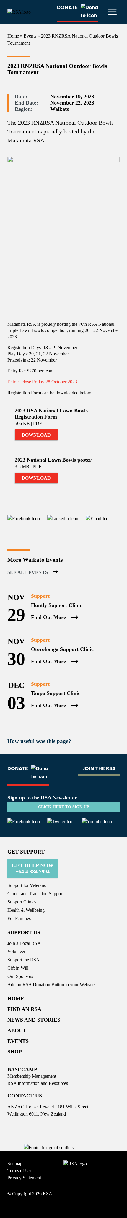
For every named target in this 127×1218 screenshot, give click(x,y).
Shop (14, 1052)
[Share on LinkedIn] (59, 518)
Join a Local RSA (24, 943)
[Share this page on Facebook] (23, 518)
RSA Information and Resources (37, 1083)
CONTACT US (24, 1096)
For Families (19, 918)
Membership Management (31, 1076)
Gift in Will (17, 968)
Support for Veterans (26, 885)
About (16, 1030)
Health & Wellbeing (26, 910)
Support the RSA (23, 959)
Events (30, 35)
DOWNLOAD (36, 434)
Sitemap (14, 1163)
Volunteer (16, 951)
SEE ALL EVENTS (27, 572)
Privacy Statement (24, 1177)
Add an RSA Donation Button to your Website (51, 984)
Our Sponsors (20, 976)
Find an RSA (24, 1009)
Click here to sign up (63, 807)
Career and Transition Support (35, 893)
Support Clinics (21, 901)
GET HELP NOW (32, 868)
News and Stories (33, 1020)
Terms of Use (19, 1170)
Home (13, 35)
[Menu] (112, 12)
